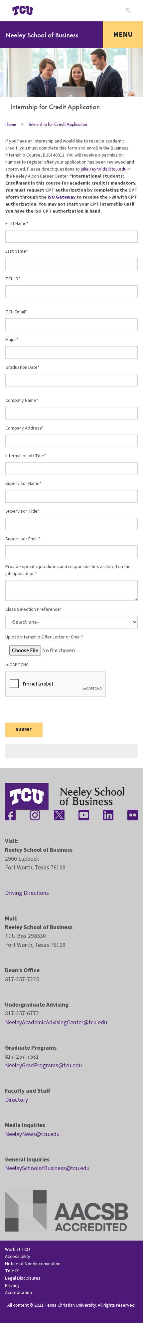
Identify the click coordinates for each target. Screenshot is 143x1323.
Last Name (15, 251)
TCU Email (15, 312)
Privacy (12, 1285)
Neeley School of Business (41, 34)
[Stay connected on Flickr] (132, 815)
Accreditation (18, 1292)
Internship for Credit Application (58, 124)
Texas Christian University (70, 1305)
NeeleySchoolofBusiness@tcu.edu (47, 1168)
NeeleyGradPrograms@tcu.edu (43, 1065)
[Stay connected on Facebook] (10, 815)
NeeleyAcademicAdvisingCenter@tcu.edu (56, 1022)
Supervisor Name (22, 483)
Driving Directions (27, 893)
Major (10, 339)
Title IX (12, 1270)
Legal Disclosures (23, 1278)
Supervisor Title (21, 511)
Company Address (23, 428)
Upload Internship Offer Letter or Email (43, 637)
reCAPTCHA (17, 665)
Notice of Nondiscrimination (33, 1263)
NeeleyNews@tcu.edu (32, 1134)
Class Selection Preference (32, 609)
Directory (16, 1100)
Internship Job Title (24, 456)
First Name (16, 223)
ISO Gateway (61, 197)
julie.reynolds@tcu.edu (103, 169)
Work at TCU (17, 1249)
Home (10, 124)
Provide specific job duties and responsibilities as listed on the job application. (68, 570)
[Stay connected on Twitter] (59, 815)
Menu (123, 34)
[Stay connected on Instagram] (35, 815)
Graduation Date (21, 367)
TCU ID (11, 279)
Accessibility (17, 1256)
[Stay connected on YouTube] (83, 815)
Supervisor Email (22, 539)
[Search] (127, 10)
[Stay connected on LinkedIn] (108, 815)
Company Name (20, 400)
